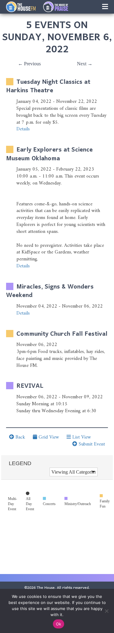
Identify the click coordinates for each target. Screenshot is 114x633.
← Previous (29, 63)
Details (23, 129)
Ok (58, 624)
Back (19, 437)
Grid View (48, 437)
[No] (106, 611)
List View (81, 437)
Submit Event (91, 444)
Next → (84, 63)
